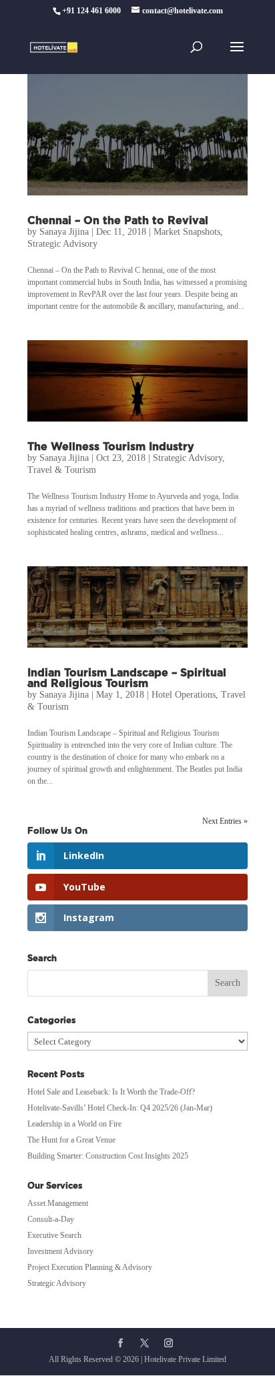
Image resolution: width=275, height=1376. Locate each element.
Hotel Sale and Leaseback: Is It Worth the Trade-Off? (111, 1092)
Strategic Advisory (62, 244)
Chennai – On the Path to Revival (117, 220)
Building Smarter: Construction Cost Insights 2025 (107, 1156)
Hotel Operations (184, 695)
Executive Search (54, 1235)
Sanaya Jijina (64, 232)
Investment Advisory (60, 1251)
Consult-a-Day (50, 1219)
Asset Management (57, 1203)
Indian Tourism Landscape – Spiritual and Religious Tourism (126, 678)
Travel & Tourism (61, 470)
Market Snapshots (187, 232)
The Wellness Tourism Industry (110, 447)
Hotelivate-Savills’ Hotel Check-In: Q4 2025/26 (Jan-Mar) (119, 1108)
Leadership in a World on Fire (74, 1124)
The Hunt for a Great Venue (71, 1140)
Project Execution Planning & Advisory (89, 1267)
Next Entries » (225, 821)
